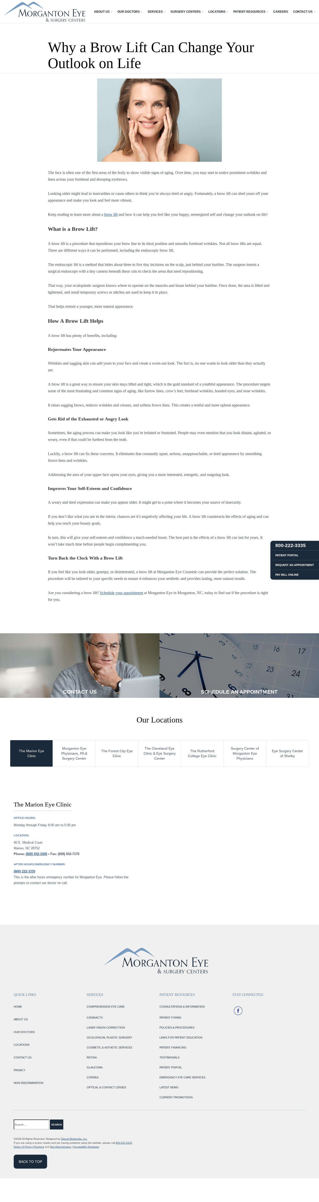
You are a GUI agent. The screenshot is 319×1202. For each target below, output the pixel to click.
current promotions (176, 1097)
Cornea (92, 1077)
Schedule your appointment (121, 593)
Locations (217, 11)
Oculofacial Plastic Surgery (109, 1037)
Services (155, 11)
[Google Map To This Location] (234, 843)
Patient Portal (171, 1067)
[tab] (31, 753)
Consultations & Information (182, 1006)
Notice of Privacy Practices (29, 1146)
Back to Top (30, 1162)
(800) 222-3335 (24, 871)
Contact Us (303, 11)
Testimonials (169, 1057)
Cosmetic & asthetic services (109, 1047)
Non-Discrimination (60, 1146)
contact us (22, 1057)
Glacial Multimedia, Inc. (74, 1138)
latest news (169, 1087)
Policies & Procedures (177, 1027)
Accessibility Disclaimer (86, 1146)
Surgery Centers (185, 11)
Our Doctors (128, 11)
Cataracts (95, 1017)
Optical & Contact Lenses (106, 1087)
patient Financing (173, 1047)
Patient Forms (170, 1017)
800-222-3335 (124, 1142)
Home (18, 1006)
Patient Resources (249, 11)
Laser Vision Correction (106, 1027)
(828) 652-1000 (36, 854)
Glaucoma (94, 1067)
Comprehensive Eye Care (106, 1006)
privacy (19, 1070)
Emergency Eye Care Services (182, 1077)
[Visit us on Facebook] (238, 1010)
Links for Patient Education (181, 1037)
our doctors (24, 1032)
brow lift (111, 214)
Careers (280, 11)
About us (21, 1019)
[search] (73, 1124)
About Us (102, 11)
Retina (92, 1057)
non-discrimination (28, 1082)
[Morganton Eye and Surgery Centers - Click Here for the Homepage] (44, 11)
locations (21, 1044)
